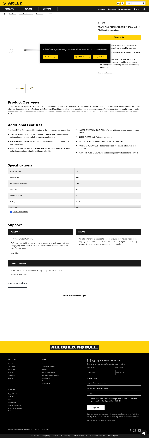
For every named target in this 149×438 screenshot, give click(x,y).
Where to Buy (119, 37)
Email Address (92, 378)
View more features (105, 73)
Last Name (119, 368)
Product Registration (124, 9)
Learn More (15, 253)
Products (9, 9)
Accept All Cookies (100, 57)
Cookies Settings (50, 57)
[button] (130, 430)
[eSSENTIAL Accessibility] (120, 3)
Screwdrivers (39, 14)
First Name (91, 368)
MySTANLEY (101, 9)
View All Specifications (20, 212)
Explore (28, 9)
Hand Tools (12, 14)
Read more (12, 114)
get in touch (115, 244)
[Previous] (10, 50)
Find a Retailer (112, 9)
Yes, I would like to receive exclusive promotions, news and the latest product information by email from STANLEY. (114, 400)
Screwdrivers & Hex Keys (26, 14)
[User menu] (144, 9)
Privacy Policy (92, 417)
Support (47, 9)
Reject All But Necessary (82, 57)
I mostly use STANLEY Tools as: (97, 388)
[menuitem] (10, 9)
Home (5, 14)
